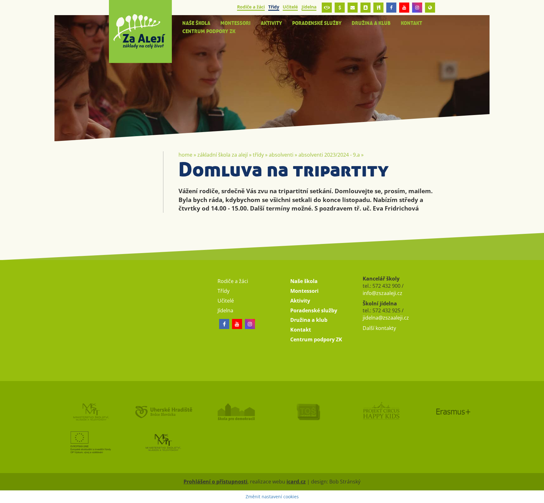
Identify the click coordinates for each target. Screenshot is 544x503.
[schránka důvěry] (327, 8)
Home (185, 154)
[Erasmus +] (430, 8)
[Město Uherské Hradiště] (163, 412)
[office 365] (353, 8)
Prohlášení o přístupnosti (215, 481)
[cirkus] (380, 412)
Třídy (258, 154)
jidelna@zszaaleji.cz (386, 317)
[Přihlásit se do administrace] (537, 496)
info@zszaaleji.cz (382, 293)
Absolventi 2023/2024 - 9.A (329, 154)
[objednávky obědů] (378, 8)
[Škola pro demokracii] (235, 412)
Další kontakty (379, 328)
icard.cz (296, 481)
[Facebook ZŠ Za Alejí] (391, 8)
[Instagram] (417, 8)
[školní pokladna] (340, 8)
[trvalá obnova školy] (308, 412)
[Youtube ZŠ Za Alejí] (404, 8)
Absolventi (281, 154)
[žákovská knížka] (365, 8)
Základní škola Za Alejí (222, 154)
